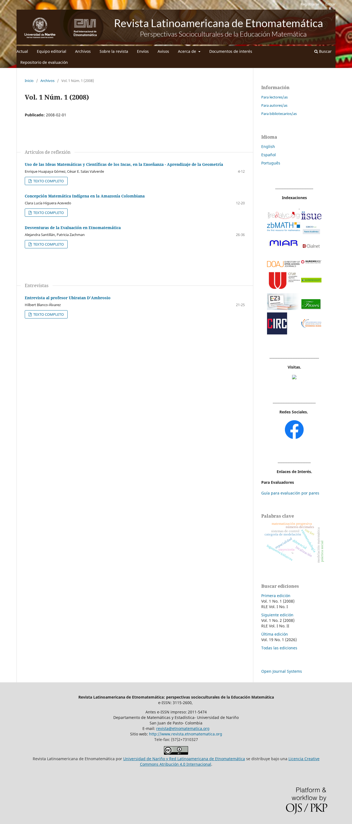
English (268, 146)
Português (270, 163)
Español (268, 154)
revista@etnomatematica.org (183, 728)
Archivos (83, 51)
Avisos (163, 51)
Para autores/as (274, 105)
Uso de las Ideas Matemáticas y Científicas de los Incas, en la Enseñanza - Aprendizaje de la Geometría (124, 164)
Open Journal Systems (281, 671)
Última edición (274, 634)
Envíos (143, 51)
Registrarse (310, 4)
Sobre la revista (114, 51)
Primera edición (275, 595)
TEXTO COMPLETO (48, 180)
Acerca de (187, 51)
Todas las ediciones (279, 647)
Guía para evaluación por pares (290, 493)
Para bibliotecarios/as (279, 113)
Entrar (330, 4)
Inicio (29, 80)
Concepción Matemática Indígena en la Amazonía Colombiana (85, 196)
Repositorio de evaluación (44, 62)
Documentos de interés (230, 51)
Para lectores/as (274, 97)
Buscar (325, 51)
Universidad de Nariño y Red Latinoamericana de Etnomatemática (184, 758)
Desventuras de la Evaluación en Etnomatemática (73, 227)
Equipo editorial (51, 51)
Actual (22, 51)
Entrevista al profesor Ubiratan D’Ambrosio (68, 297)
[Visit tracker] (294, 377)
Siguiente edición (277, 614)
